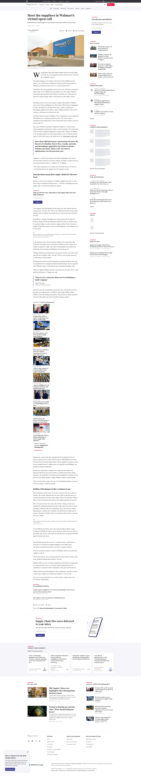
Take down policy (71, 770)
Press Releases (59, 4)
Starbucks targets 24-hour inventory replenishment (105, 48)
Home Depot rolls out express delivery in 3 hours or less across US (105, 75)
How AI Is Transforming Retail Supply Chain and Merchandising (104, 91)
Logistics (77, 8)
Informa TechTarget (76, 763)
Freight (82, 8)
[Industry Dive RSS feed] (39, 741)
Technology (56, 8)
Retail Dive (55, 1)
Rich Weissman (38, 593)
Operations (63, 8)
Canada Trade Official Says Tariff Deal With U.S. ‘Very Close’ (100, 183)
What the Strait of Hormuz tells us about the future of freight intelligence (101, 191)
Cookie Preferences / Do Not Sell (85, 770)
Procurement (70, 8)
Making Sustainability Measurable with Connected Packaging (101, 253)
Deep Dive (42, 4)
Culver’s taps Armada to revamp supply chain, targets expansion (103, 719)
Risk (51, 8)
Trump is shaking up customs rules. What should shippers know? (62, 709)
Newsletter (50, 747)
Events (52, 4)
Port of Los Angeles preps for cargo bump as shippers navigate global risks (105, 66)
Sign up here (44, 579)
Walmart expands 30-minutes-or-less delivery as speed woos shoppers (105, 57)
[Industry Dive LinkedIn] (28, 741)
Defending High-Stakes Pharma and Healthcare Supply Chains (102, 102)
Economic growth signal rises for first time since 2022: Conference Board (101, 201)
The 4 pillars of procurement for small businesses (49, 598)
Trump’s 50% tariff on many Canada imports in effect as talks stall (104, 689)
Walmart (35, 68)
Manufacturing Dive (47, 1)
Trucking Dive (61, 1)
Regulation (88, 8)
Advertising (69, 739)
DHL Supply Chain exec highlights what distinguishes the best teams (62, 690)
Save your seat (10, 769)
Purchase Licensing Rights (54, 749)
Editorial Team (50, 741)
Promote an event (99, 233)
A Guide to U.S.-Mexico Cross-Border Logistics (104, 112)
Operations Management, (47, 608)
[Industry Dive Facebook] (32, 741)
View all (92, 118)
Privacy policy (54, 770)
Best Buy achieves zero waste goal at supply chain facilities (103, 699)
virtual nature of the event (70, 136)
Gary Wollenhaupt (33, 30)
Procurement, (59, 608)
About (48, 739)
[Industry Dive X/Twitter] (36, 741)
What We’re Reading (52, 754)
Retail (65, 608)
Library (47, 4)
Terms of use (62, 770)
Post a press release (100, 168)
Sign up (112, 4)
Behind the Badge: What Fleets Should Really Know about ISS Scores (102, 246)
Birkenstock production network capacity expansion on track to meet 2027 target (104, 708)
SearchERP (67, 1)
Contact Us (50, 744)
